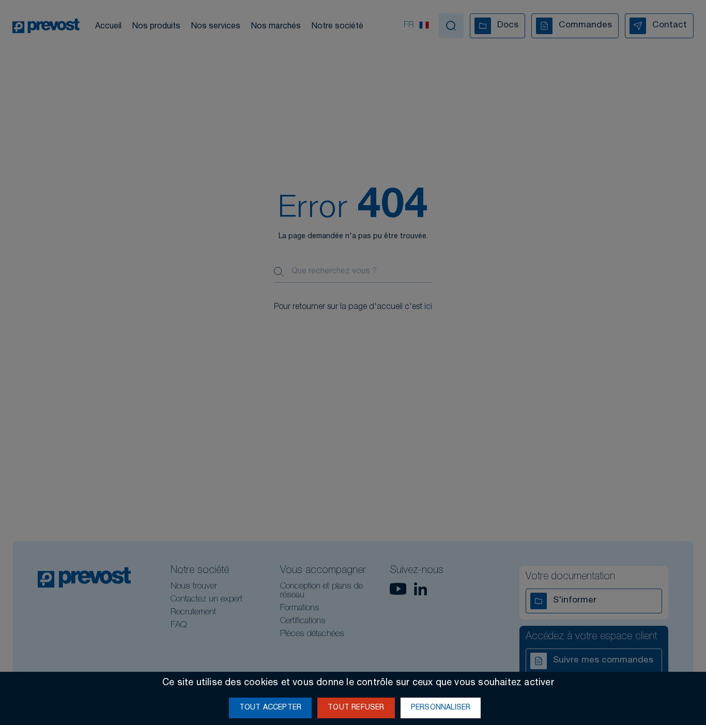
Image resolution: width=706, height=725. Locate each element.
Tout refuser (356, 708)
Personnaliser (441, 708)
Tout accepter (270, 708)
